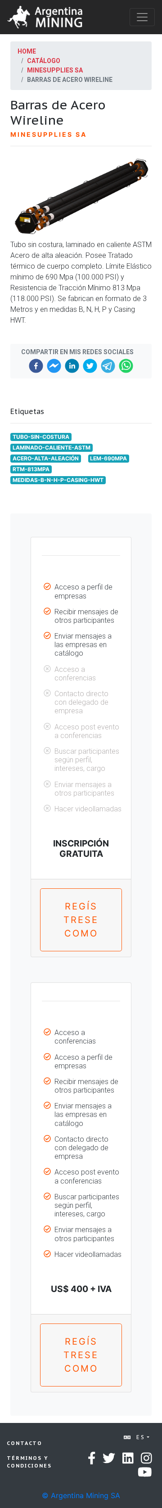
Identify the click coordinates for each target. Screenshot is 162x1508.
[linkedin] (72, 366)
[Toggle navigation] (142, 17)
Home (27, 51)
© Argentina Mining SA (81, 1495)
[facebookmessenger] (54, 366)
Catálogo (43, 60)
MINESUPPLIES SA (55, 70)
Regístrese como (81, 920)
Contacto (24, 1443)
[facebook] (36, 366)
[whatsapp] (126, 366)
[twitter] (90, 366)
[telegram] (108, 366)
